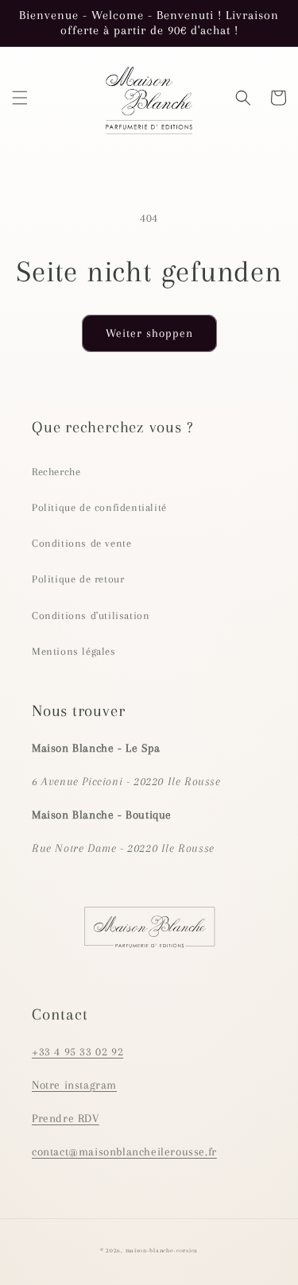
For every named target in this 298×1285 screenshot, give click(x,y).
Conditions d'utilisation (90, 615)
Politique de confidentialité (99, 507)
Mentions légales (74, 651)
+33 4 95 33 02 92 (77, 1051)
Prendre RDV (65, 1118)
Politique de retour (78, 579)
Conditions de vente (81, 543)
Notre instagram (74, 1084)
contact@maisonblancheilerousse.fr (124, 1151)
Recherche (56, 472)
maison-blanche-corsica (162, 1250)
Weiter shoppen (149, 333)
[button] (19, 97)
